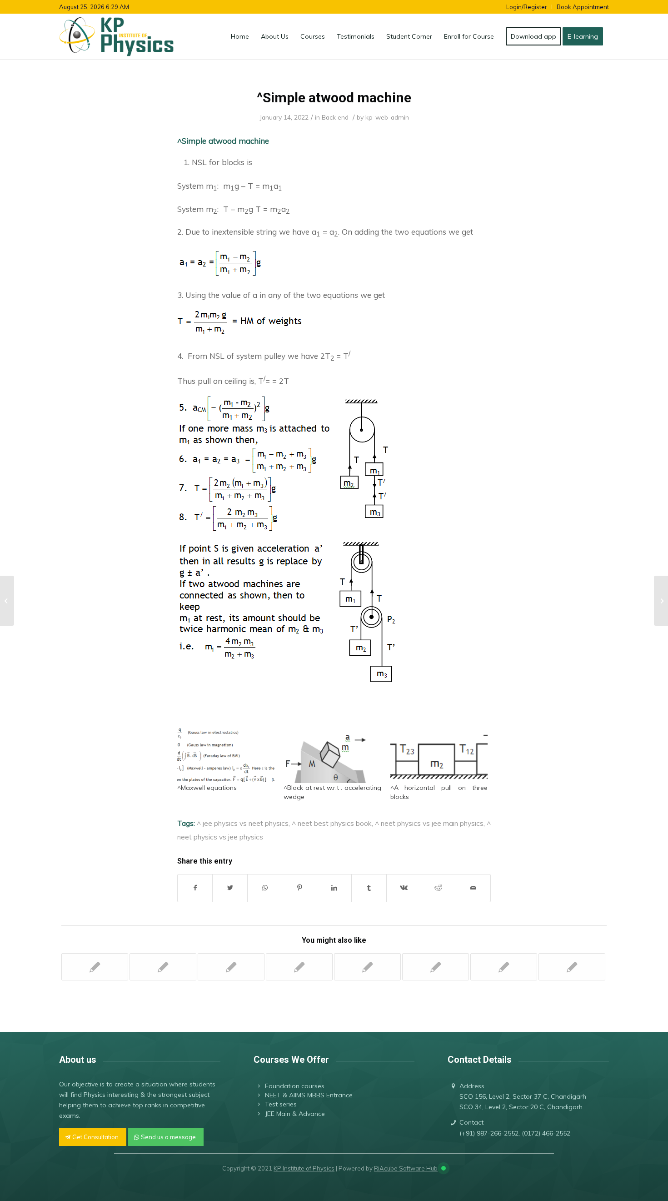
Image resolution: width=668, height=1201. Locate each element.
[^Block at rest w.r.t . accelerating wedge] (332, 755)
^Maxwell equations (207, 788)
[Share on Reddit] (438, 887)
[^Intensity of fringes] (571, 966)
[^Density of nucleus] (231, 966)
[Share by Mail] (473, 887)
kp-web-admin (387, 117)
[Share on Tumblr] (369, 887)
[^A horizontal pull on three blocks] (439, 755)
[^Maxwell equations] (225, 755)
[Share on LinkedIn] (334, 887)
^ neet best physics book (332, 823)
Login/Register (526, 6)
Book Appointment (583, 6)
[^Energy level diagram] (435, 966)
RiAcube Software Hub (406, 1168)
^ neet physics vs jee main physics (429, 823)
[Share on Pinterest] (299, 887)
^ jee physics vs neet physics (243, 823)
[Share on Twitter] (230, 887)
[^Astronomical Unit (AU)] (503, 966)
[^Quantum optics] (299, 966)
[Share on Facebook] (195, 887)
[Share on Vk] (404, 887)
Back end (335, 117)
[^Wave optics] (163, 966)
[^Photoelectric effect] (367, 966)
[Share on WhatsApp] (265, 887)
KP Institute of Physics (304, 1168)
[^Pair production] (94, 966)
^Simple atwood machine (334, 98)
